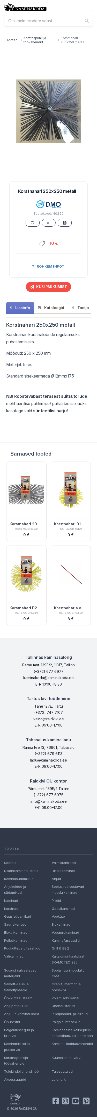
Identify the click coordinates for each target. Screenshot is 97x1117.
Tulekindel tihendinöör (22, 1071)
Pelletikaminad (15, 940)
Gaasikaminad (63, 908)
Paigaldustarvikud (66, 1022)
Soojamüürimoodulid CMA (68, 973)
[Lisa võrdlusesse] (49, 223)
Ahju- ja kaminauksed (21, 1014)
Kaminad (11, 900)
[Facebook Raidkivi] (56, 1101)
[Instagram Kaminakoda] (65, 1101)
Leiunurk (59, 1079)
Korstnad (11, 908)
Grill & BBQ (60, 948)
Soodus (10, 863)
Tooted (12, 40)
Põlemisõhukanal (65, 998)
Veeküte (58, 916)
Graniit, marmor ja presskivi (66, 987)
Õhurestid (12, 1022)
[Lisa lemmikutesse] (33, 223)
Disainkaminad (63, 871)
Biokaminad (61, 924)
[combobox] (48, 21)
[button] (92, 8)
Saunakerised (15, 924)
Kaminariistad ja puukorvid (17, 1047)
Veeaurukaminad (65, 932)
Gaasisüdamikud (17, 916)
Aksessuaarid (15, 1079)
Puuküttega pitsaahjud (22, 948)
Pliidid (56, 900)
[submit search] (86, 21)
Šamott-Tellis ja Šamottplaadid (16, 987)
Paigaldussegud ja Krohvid (19, 1033)
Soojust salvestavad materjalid (20, 973)
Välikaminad (14, 956)
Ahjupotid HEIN (16, 1006)
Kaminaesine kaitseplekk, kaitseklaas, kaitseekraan (72, 1033)
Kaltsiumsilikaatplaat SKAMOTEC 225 (68, 959)
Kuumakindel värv (66, 1058)
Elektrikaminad (15, 932)
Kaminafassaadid (66, 940)
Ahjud (56, 879)
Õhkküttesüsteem (18, 998)
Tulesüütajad (62, 1071)
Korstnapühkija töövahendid (35, 40)
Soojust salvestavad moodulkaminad (68, 889)
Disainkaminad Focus (21, 871)
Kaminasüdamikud (19, 879)
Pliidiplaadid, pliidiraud (70, 1014)
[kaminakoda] (25, 7)
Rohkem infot (51, 266)
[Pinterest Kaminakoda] (86, 1101)
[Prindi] (65, 223)
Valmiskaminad (64, 863)
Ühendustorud (63, 1006)
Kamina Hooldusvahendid (72, 1044)
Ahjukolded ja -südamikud (16, 889)
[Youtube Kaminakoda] (75, 1101)
